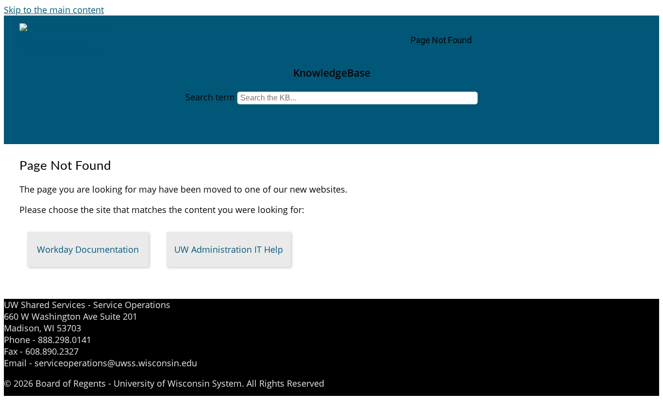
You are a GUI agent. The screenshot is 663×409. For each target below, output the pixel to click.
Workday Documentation (88, 249)
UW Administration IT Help (228, 249)
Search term (210, 97)
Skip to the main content (54, 10)
